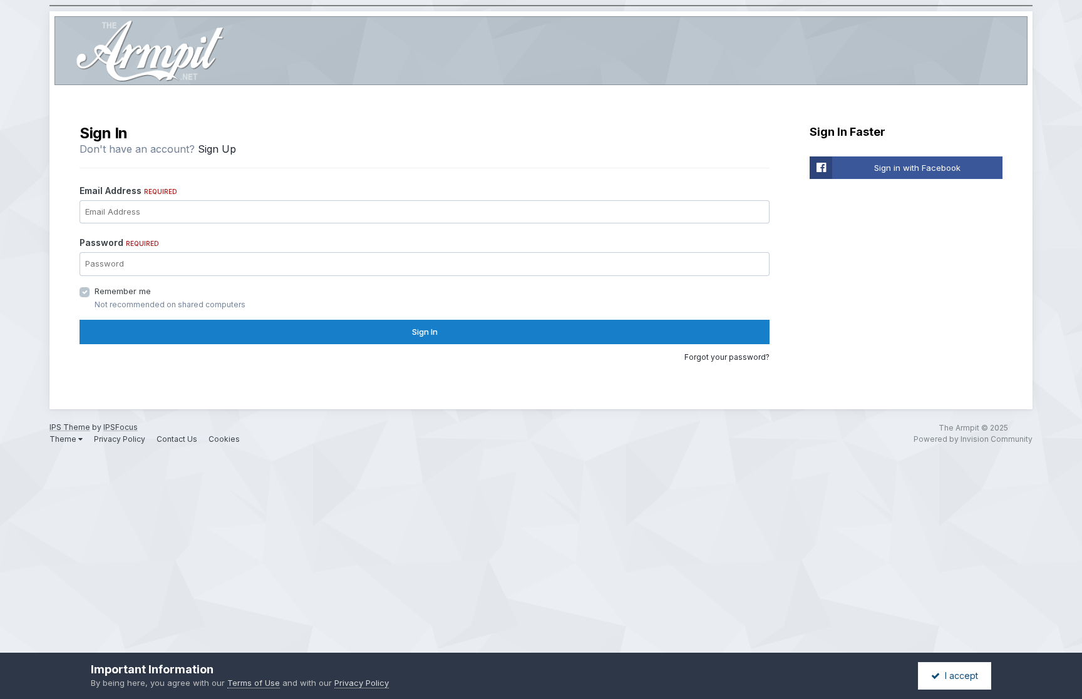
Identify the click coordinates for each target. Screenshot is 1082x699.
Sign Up (217, 149)
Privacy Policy (119, 439)
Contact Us (177, 439)
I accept (959, 675)
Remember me (123, 291)
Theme (63, 439)
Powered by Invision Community (973, 439)
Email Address (128, 190)
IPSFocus (120, 427)
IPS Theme (69, 427)
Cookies (224, 439)
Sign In (425, 332)
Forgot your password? (727, 357)
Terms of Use (253, 683)
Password (119, 242)
